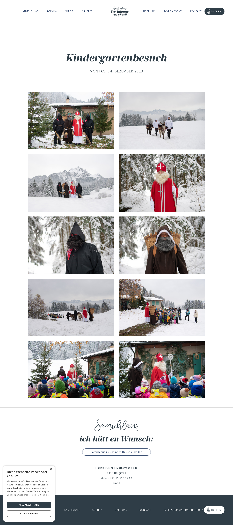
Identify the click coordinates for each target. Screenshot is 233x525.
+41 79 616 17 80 (121, 478)
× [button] (50, 469)
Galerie (87, 11)
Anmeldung (30, 11)
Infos (69, 11)
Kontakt (196, 11)
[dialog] (29, 494)
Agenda (52, 11)
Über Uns (149, 11)
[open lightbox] (71, 120)
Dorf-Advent (173, 11)
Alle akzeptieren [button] (29, 504)
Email (116, 483)
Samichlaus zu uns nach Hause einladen (116, 452)
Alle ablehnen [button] (29, 513)
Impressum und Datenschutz (183, 510)
